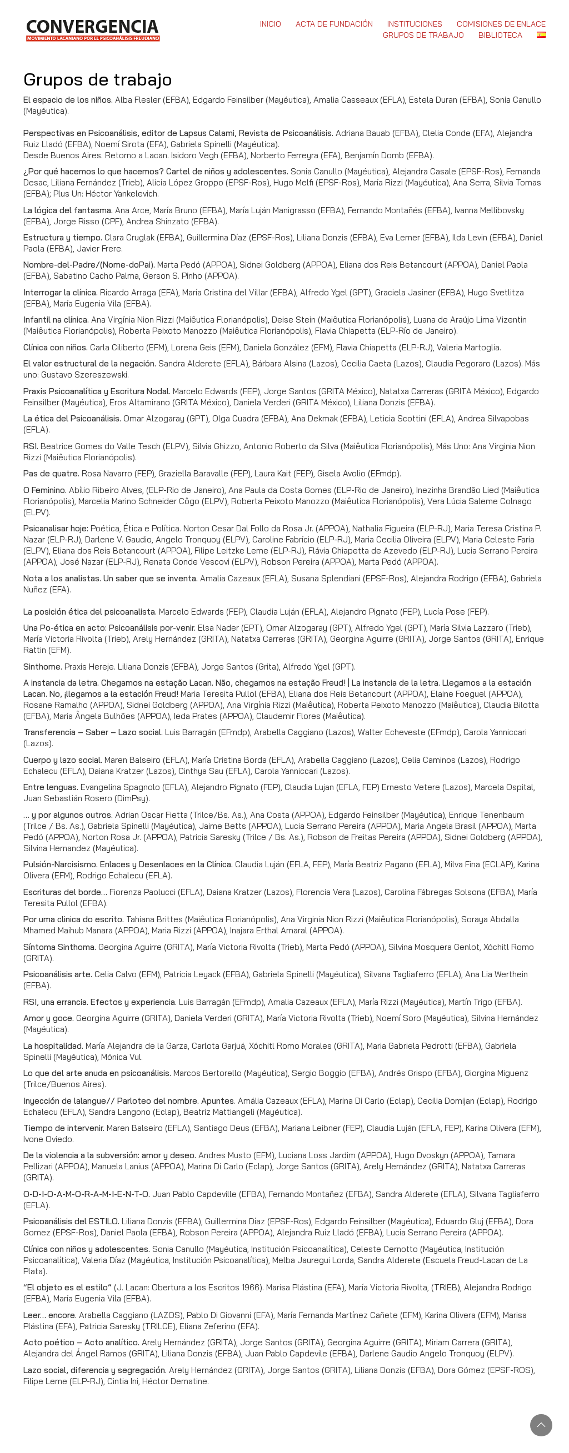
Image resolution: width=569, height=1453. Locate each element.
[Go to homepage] (92, 29)
